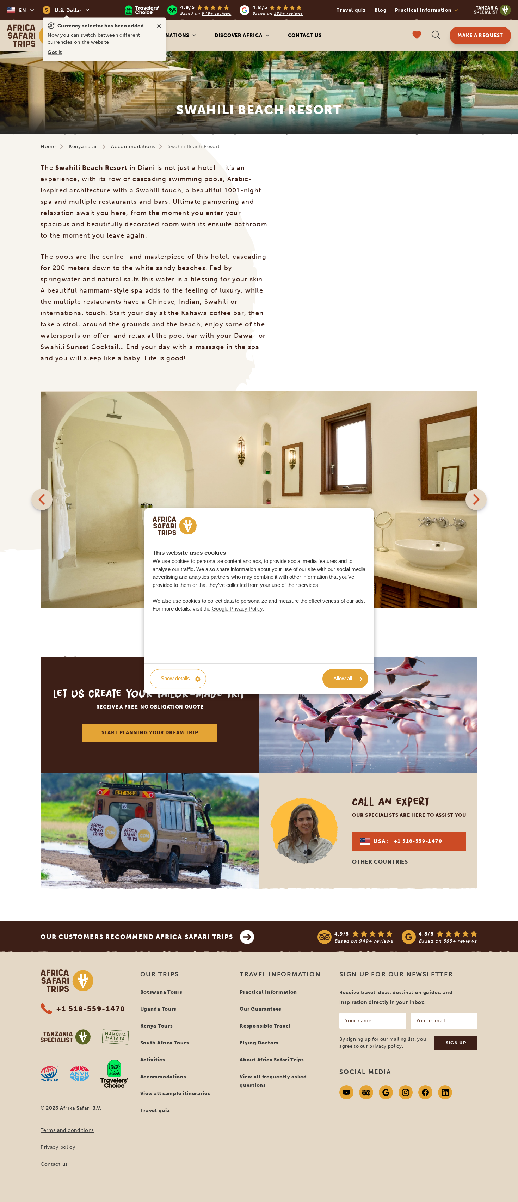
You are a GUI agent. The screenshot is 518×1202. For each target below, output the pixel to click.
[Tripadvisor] (366, 1092)
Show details (175, 678)
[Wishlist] (417, 36)
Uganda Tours (158, 1009)
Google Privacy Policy (237, 609)
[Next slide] (476, 499)
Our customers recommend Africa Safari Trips (137, 937)
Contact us (305, 35)
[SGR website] (49, 1073)
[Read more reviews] (214, 10)
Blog (381, 10)
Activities (152, 1060)
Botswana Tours (161, 992)
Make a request (480, 35)
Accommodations (133, 146)
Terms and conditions (67, 1130)
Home (48, 146)
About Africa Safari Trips (272, 1060)
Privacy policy (58, 1147)
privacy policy (385, 1046)
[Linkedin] (445, 1092)
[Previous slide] (42, 499)
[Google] (386, 1092)
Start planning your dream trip (149, 733)
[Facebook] (425, 1092)
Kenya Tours (156, 1026)
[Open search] (436, 36)
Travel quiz (351, 10)
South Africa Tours (164, 1043)
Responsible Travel (265, 1026)
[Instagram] (406, 1092)
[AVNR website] (79, 1073)
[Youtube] (346, 1092)
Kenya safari (83, 146)
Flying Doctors (259, 1043)
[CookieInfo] (175, 525)
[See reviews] (397, 937)
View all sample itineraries (175, 1094)
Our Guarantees (261, 1009)
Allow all (342, 678)
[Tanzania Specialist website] (66, 1037)
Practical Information (268, 992)
